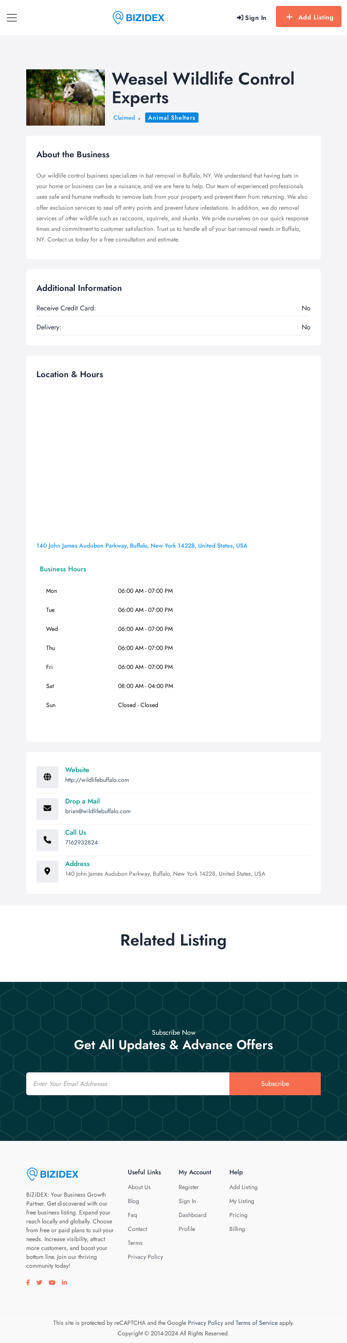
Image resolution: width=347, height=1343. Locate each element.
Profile (187, 1229)
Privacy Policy (145, 1257)
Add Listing (316, 17)
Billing (237, 1229)
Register (189, 1187)
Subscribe (275, 1083)
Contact (137, 1229)
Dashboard (193, 1215)
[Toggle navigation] (12, 17)
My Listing (241, 1201)
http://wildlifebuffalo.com (97, 780)
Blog (133, 1201)
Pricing (238, 1215)
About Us (139, 1187)
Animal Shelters (172, 117)
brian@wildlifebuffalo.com (98, 811)
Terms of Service (257, 1322)
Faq (132, 1215)
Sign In (187, 1201)
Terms (135, 1243)
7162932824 (81, 842)
